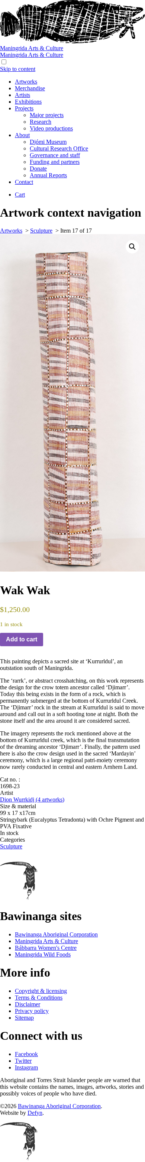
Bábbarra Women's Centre (46, 948)
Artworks (26, 81)
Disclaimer (27, 1004)
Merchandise (30, 88)
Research (40, 122)
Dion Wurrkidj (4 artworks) (32, 799)
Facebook (26, 1054)
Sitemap (24, 1017)
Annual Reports (48, 175)
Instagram (26, 1067)
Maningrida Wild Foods (43, 954)
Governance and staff (55, 155)
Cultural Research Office (59, 148)
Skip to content (17, 69)
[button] (132, 246)
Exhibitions (28, 101)
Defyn (35, 1113)
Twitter (23, 1061)
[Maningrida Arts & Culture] (72, 41)
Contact (24, 182)
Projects (24, 108)
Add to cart (21, 639)
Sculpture (41, 230)
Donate (38, 168)
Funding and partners (55, 162)
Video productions (51, 128)
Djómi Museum (48, 142)
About (22, 135)
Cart (20, 194)
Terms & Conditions (38, 997)
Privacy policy (32, 1011)
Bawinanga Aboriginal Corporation (56, 934)
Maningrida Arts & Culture (46, 941)
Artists (22, 95)
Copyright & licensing (41, 991)
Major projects (47, 115)
